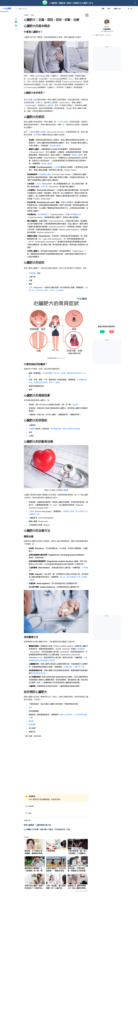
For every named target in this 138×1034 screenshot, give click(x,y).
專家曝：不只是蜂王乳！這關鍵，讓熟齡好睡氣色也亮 (34, 852)
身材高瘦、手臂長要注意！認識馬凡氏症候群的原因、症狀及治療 (77, 869)
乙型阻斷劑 (50, 851)
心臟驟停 (32, 429)
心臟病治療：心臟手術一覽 (73, 667)
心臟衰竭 (49, 105)
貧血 (66, 202)
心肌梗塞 (42, 132)
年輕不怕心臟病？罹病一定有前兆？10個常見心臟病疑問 (35, 887)
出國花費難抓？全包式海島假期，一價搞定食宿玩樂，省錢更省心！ (56, 869)
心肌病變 (57, 167)
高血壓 (28, 100)
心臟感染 (32, 132)
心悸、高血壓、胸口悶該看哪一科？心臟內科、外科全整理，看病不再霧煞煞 (56, 887)
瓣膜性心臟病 (77, 155)
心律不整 (44, 187)
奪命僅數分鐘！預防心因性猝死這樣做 (65, 429)
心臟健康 (26, 15)
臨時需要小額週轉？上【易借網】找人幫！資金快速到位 (34, 869)
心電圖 (31, 511)
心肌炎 (38, 184)
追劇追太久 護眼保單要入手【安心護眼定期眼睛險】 (77, 887)
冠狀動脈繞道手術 (39, 673)
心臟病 (32, 15)
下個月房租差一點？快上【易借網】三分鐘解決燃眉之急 (77, 852)
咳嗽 (75, 564)
